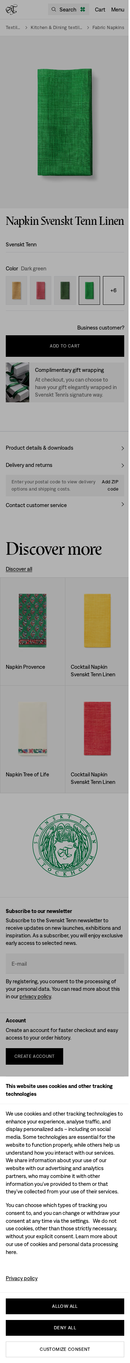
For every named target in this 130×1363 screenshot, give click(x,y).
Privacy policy (22, 1278)
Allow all (65, 1306)
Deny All (65, 1327)
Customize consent (65, 1349)
